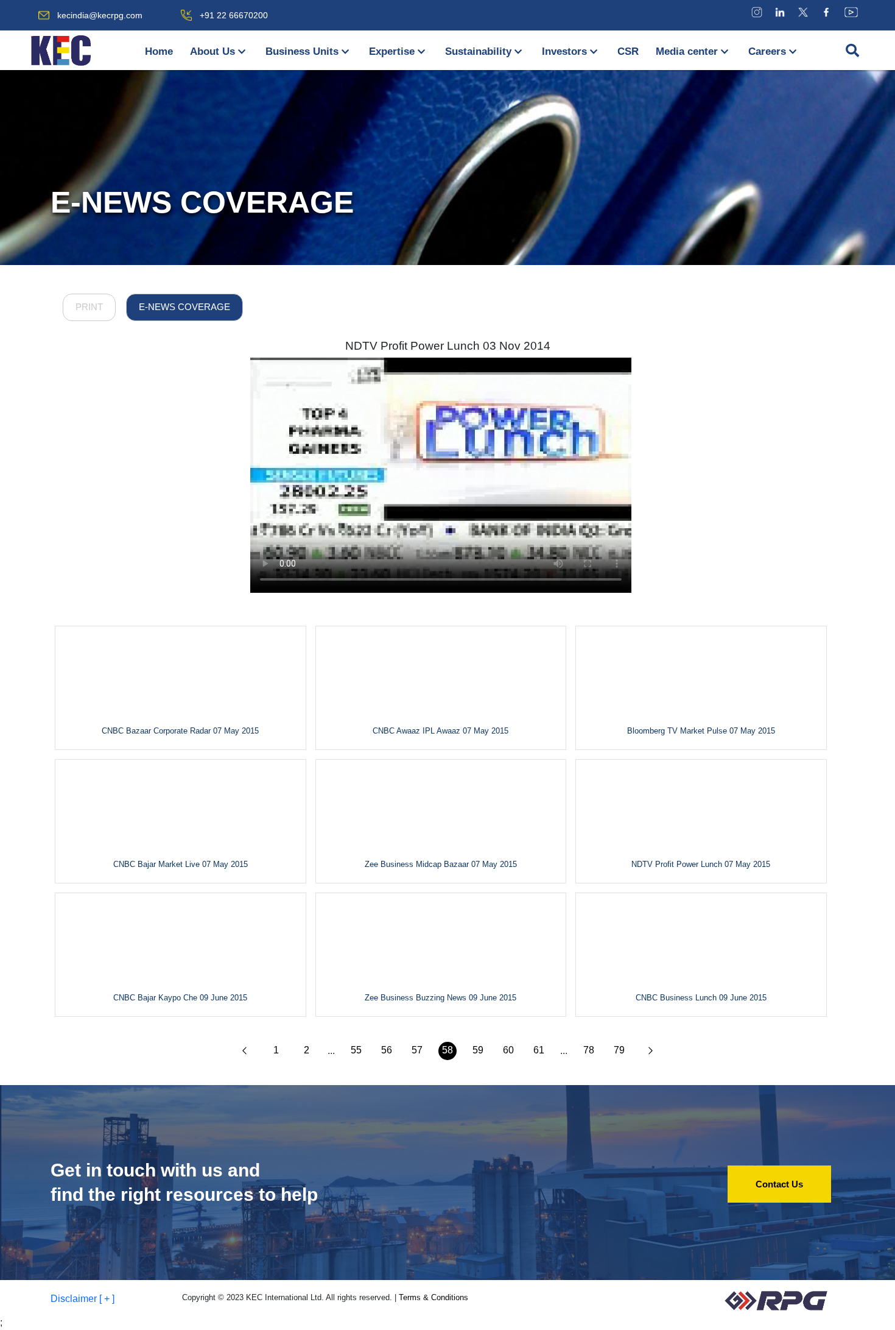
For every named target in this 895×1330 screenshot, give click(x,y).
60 (508, 1050)
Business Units (302, 51)
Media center (687, 51)
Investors (564, 51)
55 (356, 1050)
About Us (212, 51)
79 (619, 1050)
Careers (767, 51)
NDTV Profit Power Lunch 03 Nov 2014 (447, 345)
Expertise (392, 51)
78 (588, 1050)
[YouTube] (851, 12)
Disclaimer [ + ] (82, 1298)
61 (538, 1050)
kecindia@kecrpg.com (99, 15)
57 (417, 1050)
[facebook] (826, 12)
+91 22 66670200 (234, 15)
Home (159, 51)
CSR (628, 51)
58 (447, 1050)
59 (477, 1050)
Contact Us (779, 1184)
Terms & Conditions (433, 1297)
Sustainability (478, 51)
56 (386, 1050)
